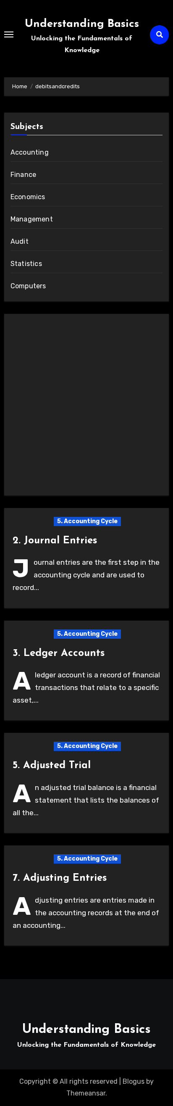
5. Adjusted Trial (52, 766)
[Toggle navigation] (8, 34)
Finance (23, 175)
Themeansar (85, 1093)
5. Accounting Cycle (87, 521)
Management (31, 219)
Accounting (29, 152)
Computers (28, 286)
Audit (19, 241)
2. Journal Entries (55, 541)
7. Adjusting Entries (60, 878)
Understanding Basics (82, 24)
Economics (27, 197)
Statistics (26, 264)
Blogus (133, 1081)
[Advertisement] (86, 406)
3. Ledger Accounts (59, 653)
